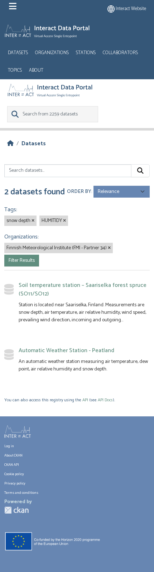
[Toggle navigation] (12, 6)
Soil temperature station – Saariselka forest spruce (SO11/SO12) (82, 289)
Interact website (130, 9)
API (85, 400)
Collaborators (120, 53)
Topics (15, 70)
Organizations (52, 53)
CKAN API (11, 465)
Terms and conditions (21, 493)
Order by (79, 192)
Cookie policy (14, 474)
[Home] (10, 143)
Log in (9, 446)
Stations (86, 53)
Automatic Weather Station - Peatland (66, 350)
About (36, 70)
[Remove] (33, 221)
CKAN (16, 510)
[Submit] (140, 170)
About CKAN (13, 456)
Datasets (18, 53)
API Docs (105, 400)
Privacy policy (14, 484)
